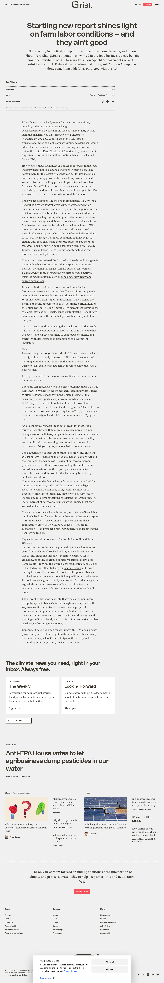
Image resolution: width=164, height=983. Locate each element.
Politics (8, 919)
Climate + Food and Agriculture (102, 95)
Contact (56, 922)
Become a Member (108, 922)
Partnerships (58, 929)
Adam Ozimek (72, 568)
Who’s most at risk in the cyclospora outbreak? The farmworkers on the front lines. (26, 827)
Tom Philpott (11, 82)
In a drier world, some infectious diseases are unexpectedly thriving (144, 802)
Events (103, 919)
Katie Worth (137, 842)
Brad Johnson (12, 776)
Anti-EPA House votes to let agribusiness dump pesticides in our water (57, 760)
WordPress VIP (26, 972)
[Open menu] (157, 4)
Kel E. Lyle (136, 821)
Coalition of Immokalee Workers (77, 233)
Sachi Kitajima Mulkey (141, 809)
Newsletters (105, 915)
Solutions (9, 922)
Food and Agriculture (14, 933)
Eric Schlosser (76, 551)
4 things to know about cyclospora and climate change (64, 838)
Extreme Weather (12, 929)
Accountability (11, 926)
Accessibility (105, 933)
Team (55, 919)
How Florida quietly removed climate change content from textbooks (145, 831)
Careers (56, 926)
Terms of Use (10, 975)
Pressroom (57, 933)
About (55, 915)
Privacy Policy (21, 975)
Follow (138, 4)
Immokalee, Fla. (75, 200)
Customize (108, 969)
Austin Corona (95, 834)
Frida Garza (15, 837)
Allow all (110, 962)
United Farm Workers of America (54, 151)
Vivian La (56, 812)
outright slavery (31, 233)
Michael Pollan (57, 551)
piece (34, 390)
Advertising (105, 926)
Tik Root (56, 827)
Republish (104, 929)
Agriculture (25, 776)
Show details (45, 978)
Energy (8, 915)
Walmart (86, 268)
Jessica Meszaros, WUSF (142, 839)
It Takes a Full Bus (141, 817)
